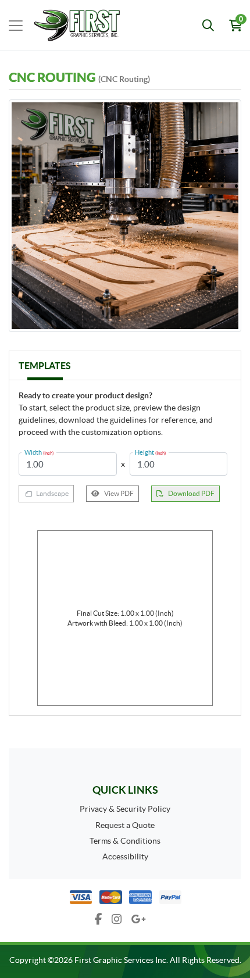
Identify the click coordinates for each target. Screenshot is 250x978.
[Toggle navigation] (15, 26)
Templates (45, 365)
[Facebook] (98, 919)
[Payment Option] (125, 897)
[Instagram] (117, 919)
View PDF (119, 493)
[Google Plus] (138, 919)
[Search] (208, 26)
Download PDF (191, 493)
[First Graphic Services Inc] (63, 25)
